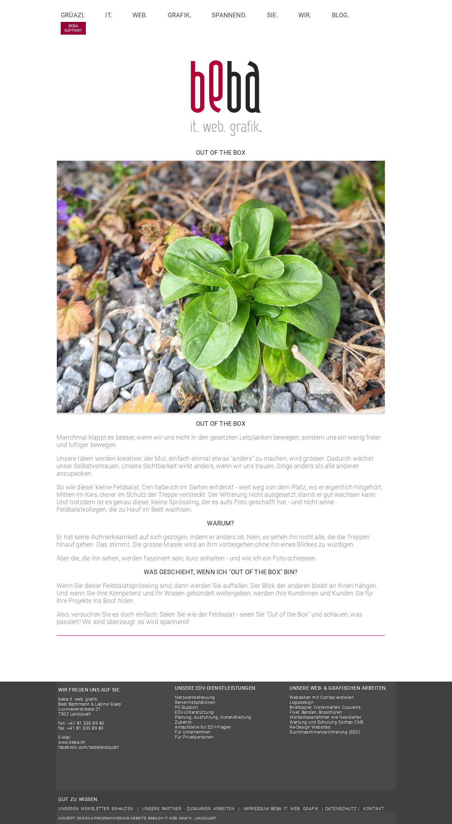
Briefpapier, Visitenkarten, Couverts (325, 707)
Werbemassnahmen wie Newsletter (325, 717)
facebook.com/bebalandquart (88, 747)
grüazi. (73, 15)
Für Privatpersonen (194, 737)
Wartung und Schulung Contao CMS (327, 722)
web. (140, 15)
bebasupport (73, 28)
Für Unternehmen (193, 732)
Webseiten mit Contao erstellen (322, 697)
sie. (272, 15)
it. (108, 15)
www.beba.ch (71, 742)
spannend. (229, 15)
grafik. (179, 15)
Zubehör (183, 722)
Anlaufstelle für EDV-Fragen (203, 727)
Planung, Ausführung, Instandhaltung (213, 717)
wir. (305, 15)
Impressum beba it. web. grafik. (282, 808)
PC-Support (186, 707)
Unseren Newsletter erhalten (95, 808)
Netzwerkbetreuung (195, 697)
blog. (341, 15)
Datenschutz (341, 808)
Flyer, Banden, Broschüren (316, 712)
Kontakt (373, 808)
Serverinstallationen (195, 702)
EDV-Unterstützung (194, 712)
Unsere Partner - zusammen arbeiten (188, 808)
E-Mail (64, 737)
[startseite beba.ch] (226, 133)
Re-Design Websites (310, 727)
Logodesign (302, 702)
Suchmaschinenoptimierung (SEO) (325, 732)
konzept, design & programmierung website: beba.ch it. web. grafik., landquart (137, 818)
